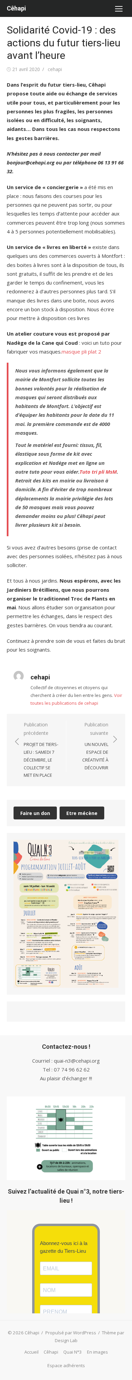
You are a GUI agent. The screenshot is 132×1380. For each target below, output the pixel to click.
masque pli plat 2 (81, 351)
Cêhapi (16, 8)
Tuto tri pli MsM (98, 471)
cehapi (55, 69)
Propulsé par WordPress (70, 1333)
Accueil (31, 1352)
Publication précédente (41, 749)
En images (97, 1352)
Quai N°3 (72, 1352)
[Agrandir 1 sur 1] (109, 848)
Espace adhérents (66, 1365)
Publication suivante (95, 745)
